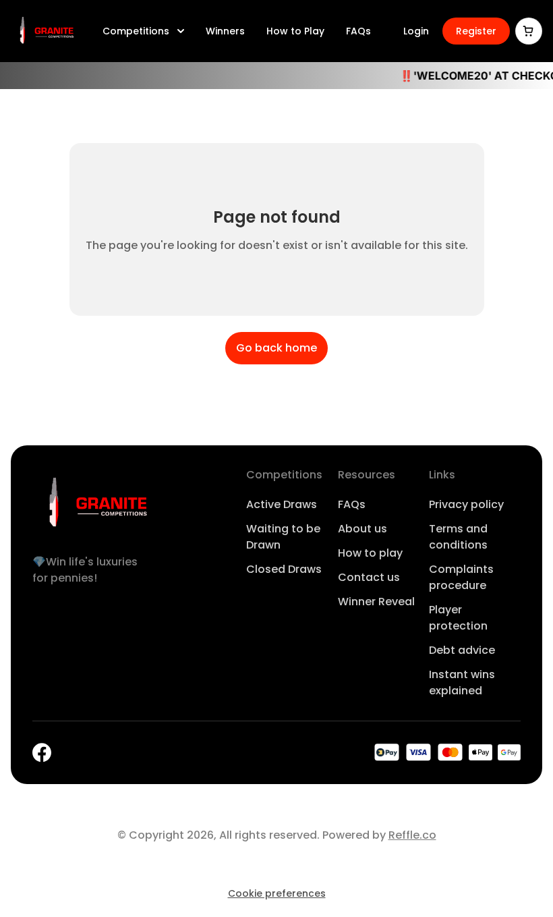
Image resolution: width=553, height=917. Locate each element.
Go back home (276, 348)
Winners (225, 31)
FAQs (358, 31)
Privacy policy (466, 504)
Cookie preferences (277, 893)
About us (362, 528)
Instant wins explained (462, 682)
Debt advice (462, 650)
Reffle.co (412, 835)
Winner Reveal (376, 601)
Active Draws (281, 504)
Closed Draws (284, 569)
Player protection (458, 618)
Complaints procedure (461, 577)
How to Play (295, 31)
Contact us (369, 577)
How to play (370, 553)
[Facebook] (41, 752)
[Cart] (528, 31)
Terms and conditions (458, 537)
